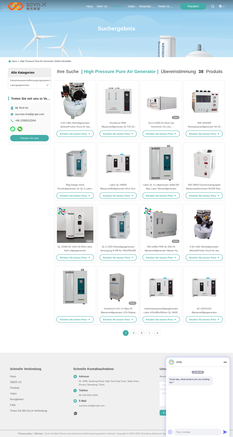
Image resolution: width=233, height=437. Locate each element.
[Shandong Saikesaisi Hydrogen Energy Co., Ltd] (27, 6)
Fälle (13, 405)
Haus (89, 6)
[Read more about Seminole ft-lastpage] (157, 333)
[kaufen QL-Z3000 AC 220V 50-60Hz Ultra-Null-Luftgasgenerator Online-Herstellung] (75, 224)
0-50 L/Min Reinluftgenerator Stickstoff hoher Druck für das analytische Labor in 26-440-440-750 (75, 127)
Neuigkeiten (17, 399)
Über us (102, 6)
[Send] (225, 431)
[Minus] (225, 362)
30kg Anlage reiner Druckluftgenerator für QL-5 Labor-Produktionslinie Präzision (75, 188)
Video (13, 393)
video (131, 6)
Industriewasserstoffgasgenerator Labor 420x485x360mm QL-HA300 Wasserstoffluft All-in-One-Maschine (161, 312)
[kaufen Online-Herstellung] (75, 286)
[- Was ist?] (13, 129)
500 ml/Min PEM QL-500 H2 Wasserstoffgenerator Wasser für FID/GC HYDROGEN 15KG (161, 250)
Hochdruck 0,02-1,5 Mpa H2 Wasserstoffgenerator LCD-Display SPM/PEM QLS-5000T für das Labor (118, 312)
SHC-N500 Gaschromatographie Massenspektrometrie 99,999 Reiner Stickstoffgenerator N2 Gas (204, 188)
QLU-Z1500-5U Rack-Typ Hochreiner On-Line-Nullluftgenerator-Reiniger (161, 127)
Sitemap (38, 433)
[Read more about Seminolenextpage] (149, 333)
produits (116, 6)
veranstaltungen (146, 6)
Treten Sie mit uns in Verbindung (28, 410)
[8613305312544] (75, 414)
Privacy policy (25, 433)
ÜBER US (16, 382)
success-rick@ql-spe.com (29, 114)
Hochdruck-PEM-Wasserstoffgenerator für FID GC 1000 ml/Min (118, 127)
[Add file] (170, 431)
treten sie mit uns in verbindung (165, 6)
